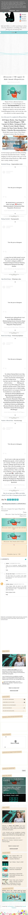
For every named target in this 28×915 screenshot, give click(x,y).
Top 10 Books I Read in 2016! (11, 795)
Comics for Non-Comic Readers (12, 128)
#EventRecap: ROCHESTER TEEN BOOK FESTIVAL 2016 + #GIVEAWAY (16, 875)
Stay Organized (20, 120)
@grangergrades (15, 219)
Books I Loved (8, 126)
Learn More (12, 10)
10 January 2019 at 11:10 (19, 584)
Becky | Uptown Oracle (10, 592)
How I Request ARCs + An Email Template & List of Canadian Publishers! (12, 788)
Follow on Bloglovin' (8, 710)
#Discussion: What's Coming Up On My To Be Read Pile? (14, 528)
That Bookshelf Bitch (13, 105)
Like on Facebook (7, 707)
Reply (7, 570)
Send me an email (14, 690)
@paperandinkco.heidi (16, 164)
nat (13, 269)
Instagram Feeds (20, 124)
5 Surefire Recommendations (16, 130)
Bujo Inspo (15, 327)
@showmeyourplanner (17, 335)
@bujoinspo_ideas (16, 279)
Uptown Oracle (9, 584)
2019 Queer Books (8, 120)
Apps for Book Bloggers (12, 122)
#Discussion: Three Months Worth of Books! (14, 542)
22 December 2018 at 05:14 (20, 573)
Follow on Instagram (8, 699)
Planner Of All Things (18, 412)
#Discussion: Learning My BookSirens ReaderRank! (13, 780)
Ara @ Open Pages (10, 574)
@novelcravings (18, 420)
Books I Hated (19, 126)
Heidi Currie (16, 210)
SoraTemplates (10, 906)
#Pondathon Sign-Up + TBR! (13, 554)
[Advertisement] (14, 49)
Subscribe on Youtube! (9, 702)
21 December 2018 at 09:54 (14, 563)
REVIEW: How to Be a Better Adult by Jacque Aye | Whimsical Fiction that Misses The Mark (14, 891)
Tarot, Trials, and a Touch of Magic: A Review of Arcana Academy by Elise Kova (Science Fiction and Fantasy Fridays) (12, 882)
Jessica (14, 485)
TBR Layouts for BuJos (13, 123)
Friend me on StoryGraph (9, 705)
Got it (17, 10)
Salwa (7, 563)
